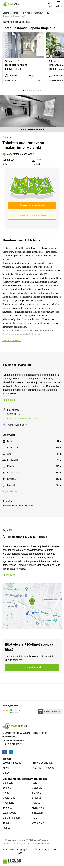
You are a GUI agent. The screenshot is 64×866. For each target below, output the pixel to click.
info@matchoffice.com (13, 740)
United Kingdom (11, 817)
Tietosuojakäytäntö (11, 843)
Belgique (7, 807)
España (6, 822)
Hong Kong (38, 807)
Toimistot (26, 13)
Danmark (7, 782)
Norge (5, 792)
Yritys (5, 767)
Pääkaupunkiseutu (41, 13)
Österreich (37, 787)
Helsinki (5, 16)
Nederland (8, 802)
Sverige (6, 787)
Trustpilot (6, 691)
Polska (36, 802)
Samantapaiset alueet (32, 205)
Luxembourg (9, 812)
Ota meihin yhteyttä (43, 767)
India (34, 817)
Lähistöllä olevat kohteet (32, 215)
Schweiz (36, 792)
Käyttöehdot (30, 843)
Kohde (15, 13)
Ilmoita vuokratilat (42, 762)
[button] (40, 36)
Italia (34, 782)
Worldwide (38, 822)
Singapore (37, 812)
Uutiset (6, 772)
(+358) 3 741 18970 (12, 744)
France (6, 827)
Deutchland (8, 797)
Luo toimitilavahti (11, 762)
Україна (36, 797)
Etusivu (5, 13)
